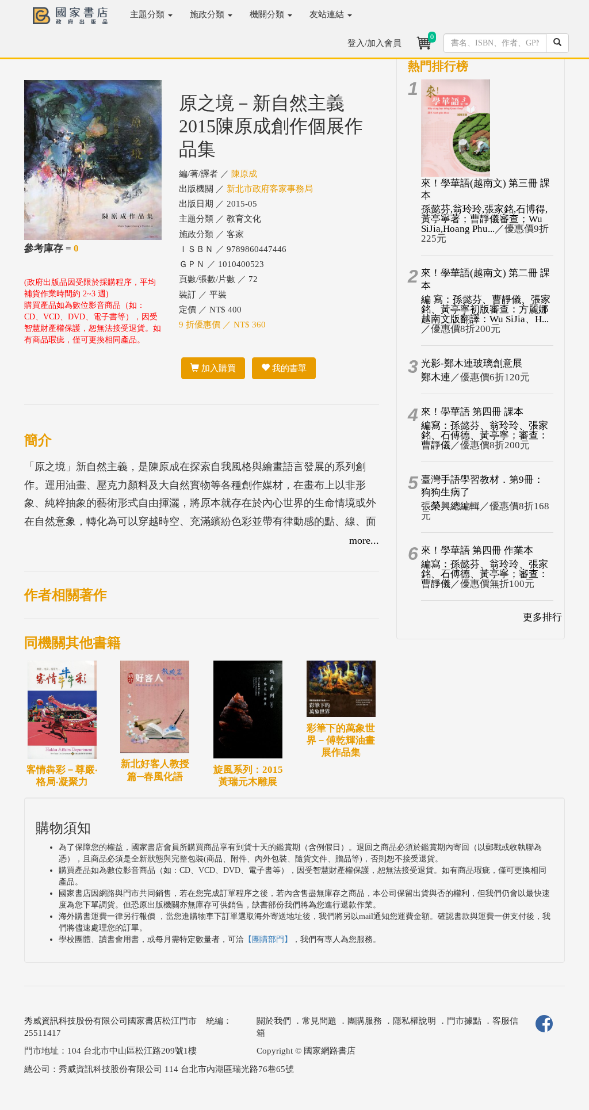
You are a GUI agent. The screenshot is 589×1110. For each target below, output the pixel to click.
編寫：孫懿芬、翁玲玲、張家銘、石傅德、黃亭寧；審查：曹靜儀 (484, 435)
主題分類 (148, 14)
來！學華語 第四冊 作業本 (477, 550)
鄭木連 (435, 377)
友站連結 (327, 14)
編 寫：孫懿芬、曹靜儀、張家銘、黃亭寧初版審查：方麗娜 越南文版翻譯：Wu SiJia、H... (485, 309)
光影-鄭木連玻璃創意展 (471, 363)
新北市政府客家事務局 (270, 188)
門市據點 (464, 1020)
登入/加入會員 (374, 43)
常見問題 (319, 1020)
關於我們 (274, 1020)
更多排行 (542, 617)
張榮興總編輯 (450, 506)
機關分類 (268, 14)
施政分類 (208, 14)
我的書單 (288, 368)
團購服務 (364, 1020)
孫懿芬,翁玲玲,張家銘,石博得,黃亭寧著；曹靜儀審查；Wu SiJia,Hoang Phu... (484, 219)
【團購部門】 (268, 939)
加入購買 (217, 368)
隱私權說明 (414, 1020)
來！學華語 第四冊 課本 (472, 411)
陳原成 (244, 173)
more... (364, 540)
